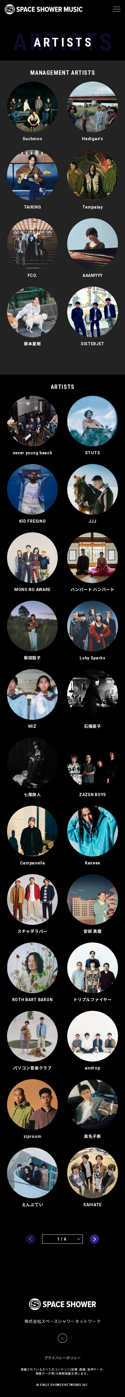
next (94, 1239)
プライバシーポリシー (62, 1358)
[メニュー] (116, 9)
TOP (121, 1385)
